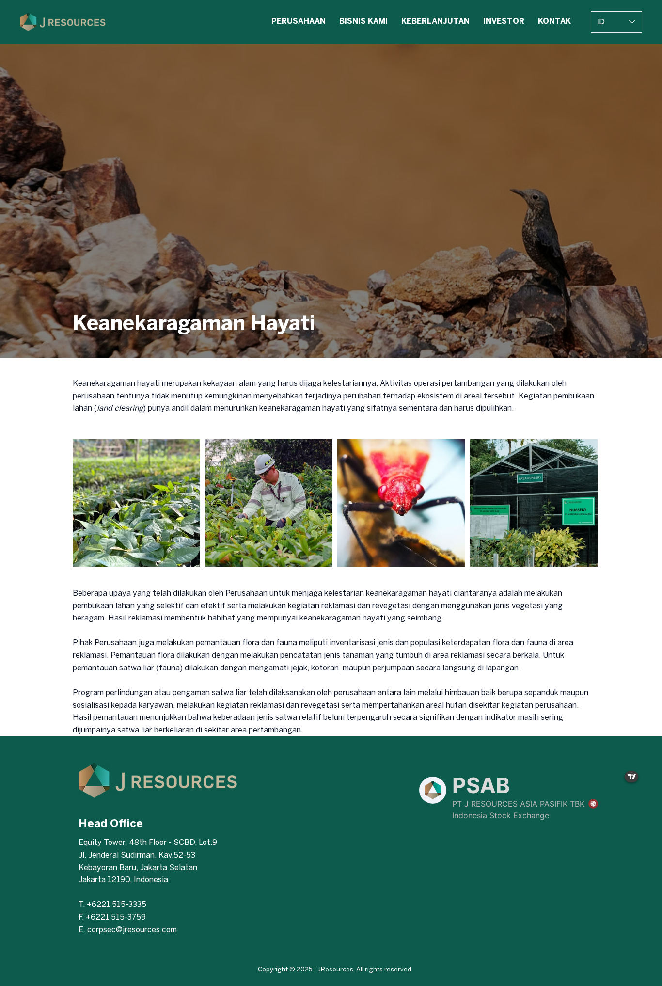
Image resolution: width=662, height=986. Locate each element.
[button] (299, 22)
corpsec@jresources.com (132, 930)
